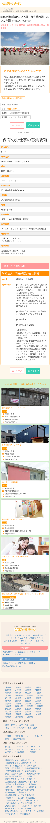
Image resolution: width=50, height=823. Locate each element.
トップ (3, 9)
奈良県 (8, 706)
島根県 (40, 706)
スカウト (18, 654)
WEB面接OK (25, 813)
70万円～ (33, 749)
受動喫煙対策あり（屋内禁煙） (13, 98)
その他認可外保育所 (13, 776)
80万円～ (9, 752)
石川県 (8, 698)
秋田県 (8, 690)
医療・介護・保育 (26, 725)
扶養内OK (28, 811)
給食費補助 (10, 792)
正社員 (8, 736)
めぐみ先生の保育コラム (30, 638)
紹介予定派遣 (19, 738)
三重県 (38, 700)
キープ (19, 125)
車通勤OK (9, 797)
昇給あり (9, 787)
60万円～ (21, 749)
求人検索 (10, 9)
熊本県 (28, 714)
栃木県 (8, 692)
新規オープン (24, 792)
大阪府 (28, 703)
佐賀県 (8, 714)
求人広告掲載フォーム (11, 665)
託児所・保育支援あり (27, 797)
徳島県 (38, 708)
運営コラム (40, 640)
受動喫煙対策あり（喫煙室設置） (19, 763)
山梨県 (28, 698)
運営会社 (9, 635)
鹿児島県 (19, 716)
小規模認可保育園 (32, 768)
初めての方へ (8, 651)
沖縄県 (30, 716)
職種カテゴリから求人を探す (16, 720)
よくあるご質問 (10, 640)
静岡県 (18, 700)
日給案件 (33, 752)
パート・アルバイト (35, 736)
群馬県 (18, 692)
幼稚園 (29, 776)
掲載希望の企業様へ (26, 663)
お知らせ (12, 638)
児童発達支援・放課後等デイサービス (21, 781)
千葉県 (38, 692)
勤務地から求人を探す (13, 683)
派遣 (7, 738)
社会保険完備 (11, 795)
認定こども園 (11, 779)
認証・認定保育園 (12, 768)
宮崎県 (8, 716)
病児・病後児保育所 (13, 773)
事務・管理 (10, 725)
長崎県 (18, 714)
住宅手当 (9, 789)
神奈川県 (19, 695)
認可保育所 (31, 765)
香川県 (8, 711)
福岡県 (38, 711)
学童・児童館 (26, 779)
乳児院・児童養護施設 (14, 784)
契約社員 (19, 736)
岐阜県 (8, 700)
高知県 (28, 711)
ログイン (33, 651)
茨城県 (38, 690)
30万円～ (21, 746)
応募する (32, 125)
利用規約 (21, 635)
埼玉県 (28, 692)
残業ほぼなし (11, 805)
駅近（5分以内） (12, 811)
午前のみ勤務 (11, 803)
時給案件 (21, 752)
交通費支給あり (27, 795)
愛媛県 (18, 711)
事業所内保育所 (33, 773)
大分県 (38, 714)
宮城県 (38, 687)
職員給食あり (11, 808)
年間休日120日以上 (13, 800)
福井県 (18, 698)
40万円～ (33, 746)
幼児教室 (32, 784)
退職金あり (33, 787)
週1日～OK (30, 800)
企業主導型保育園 (12, 771)
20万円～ (9, 746)
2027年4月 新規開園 (13, 765)
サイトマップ (26, 640)
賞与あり (21, 787)
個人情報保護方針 (35, 635)
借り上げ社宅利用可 (25, 789)
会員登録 (21, 651)
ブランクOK (10, 813)
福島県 (28, 690)
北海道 (8, 687)
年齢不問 (37, 805)
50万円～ (9, 749)
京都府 (18, 703)
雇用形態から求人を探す (14, 731)
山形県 (18, 690)
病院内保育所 (30, 771)
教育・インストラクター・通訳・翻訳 (21, 727)
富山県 (40, 695)
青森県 (18, 687)
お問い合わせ (25, 643)
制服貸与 (40, 811)
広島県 (18, 708)
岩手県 (28, 687)
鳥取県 (30, 706)
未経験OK (25, 805)
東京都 (8, 695)
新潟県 (30, 695)
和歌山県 (19, 706)
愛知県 (28, 700)
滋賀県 (8, 703)
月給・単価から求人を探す (15, 742)
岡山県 (8, 708)
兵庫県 (38, 703)
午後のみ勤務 (26, 803)
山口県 (28, 708)
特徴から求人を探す (12, 756)
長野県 (38, 698)
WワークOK (26, 808)
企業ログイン (8, 663)
